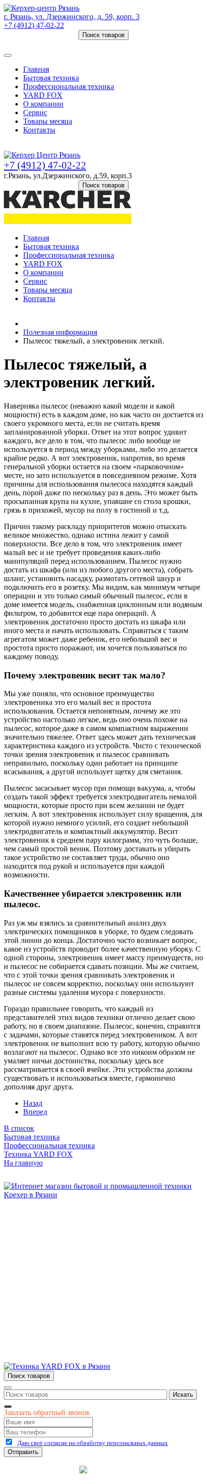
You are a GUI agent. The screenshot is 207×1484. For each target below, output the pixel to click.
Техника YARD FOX (38, 1154)
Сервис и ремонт (51, 1248)
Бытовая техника (51, 78)
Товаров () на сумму (49, 44)
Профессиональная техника (68, 86)
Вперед (35, 1112)
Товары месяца (47, 121)
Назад (32, 1103)
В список (19, 1128)
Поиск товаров (103, 35)
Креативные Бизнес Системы (40, 1473)
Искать (183, 1394)
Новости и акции (51, 1257)
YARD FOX (43, 95)
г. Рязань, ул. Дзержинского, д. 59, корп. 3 (72, 17)
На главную (23, 1163)
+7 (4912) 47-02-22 (34, 25)
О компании (43, 104)
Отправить (23, 1452)
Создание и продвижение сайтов (162, 1473)
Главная (36, 69)
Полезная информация (60, 332)
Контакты (39, 130)
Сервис (35, 112)
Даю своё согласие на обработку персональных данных (92, 1442)
